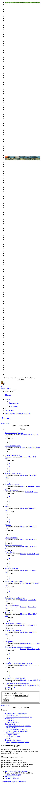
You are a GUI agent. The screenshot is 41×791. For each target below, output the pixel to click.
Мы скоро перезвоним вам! (10, 390)
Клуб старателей (10, 771)
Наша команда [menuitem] (14, 403)
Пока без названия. (11, 490)
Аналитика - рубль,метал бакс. (15, 678)
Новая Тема (5, 423)
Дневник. (8, 525)
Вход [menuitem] (6, 408)
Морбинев (23, 625)
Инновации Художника (13, 455)
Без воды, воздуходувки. (13, 473)
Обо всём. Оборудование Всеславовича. (18, 663)
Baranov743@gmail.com (28, 685)
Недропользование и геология (16, 729)
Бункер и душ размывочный (14, 630)
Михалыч (23, 457)
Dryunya (23, 447)
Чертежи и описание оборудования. (18, 726)
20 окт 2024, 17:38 (33, 447)
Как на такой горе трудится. (14, 581)
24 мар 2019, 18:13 (33, 486)
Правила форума (12, 715)
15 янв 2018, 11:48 (33, 554)
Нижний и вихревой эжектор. (15, 598)
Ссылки (7, 399)
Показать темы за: (9, 693)
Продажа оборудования (13, 740)
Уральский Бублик (26, 434)
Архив (5, 418)
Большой (23, 607)
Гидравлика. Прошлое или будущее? (17, 683)
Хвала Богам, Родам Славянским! (13, 781)
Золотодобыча (10, 724)
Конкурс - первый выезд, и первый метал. (19, 647)
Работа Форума (10, 552)
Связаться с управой (12, 778)
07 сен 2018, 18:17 (31, 492)
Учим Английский (11, 538)
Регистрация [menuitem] (9, 410)
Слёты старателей (12, 722)
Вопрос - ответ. (11, 735)
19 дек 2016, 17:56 (34, 680)
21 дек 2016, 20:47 (32, 665)
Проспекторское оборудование (16, 731)
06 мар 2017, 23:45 (33, 643)
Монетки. (8, 612)
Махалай (23, 680)
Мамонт (23, 643)
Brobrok (23, 486)
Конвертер (14, 406)
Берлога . (8, 506)
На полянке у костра (13, 736)
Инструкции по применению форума (19, 717)
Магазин (8, 395)
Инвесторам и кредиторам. (14, 433)
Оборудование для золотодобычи (17, 742)
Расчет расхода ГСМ (12, 605)
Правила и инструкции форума (16, 713)
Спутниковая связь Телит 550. (15, 623)
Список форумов (22, 771)
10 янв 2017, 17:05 (33, 649)
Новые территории (11, 568)
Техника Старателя (12, 733)
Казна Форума (11, 720)
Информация (9, 718)
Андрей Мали (25, 583)
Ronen (22, 665)
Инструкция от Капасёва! (13, 545)
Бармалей (23, 546)
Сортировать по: (9, 695)
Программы (9, 642)
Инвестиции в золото (12, 484)
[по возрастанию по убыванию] (20, 698)
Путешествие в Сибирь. (13, 446)
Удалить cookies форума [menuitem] (13, 775)
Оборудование (11, 727)
